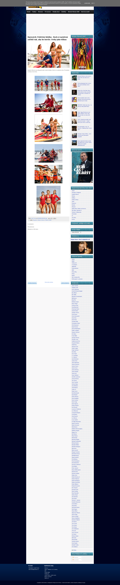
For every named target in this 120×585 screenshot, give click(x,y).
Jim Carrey (74, 380)
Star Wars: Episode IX (76, 210)
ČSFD (73, 259)
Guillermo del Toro (76, 341)
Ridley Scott (74, 475)
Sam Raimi (74, 498)
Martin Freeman (75, 423)
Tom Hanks (74, 525)
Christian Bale (75, 321)
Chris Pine (74, 317)
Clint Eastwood (75, 325)
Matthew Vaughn (75, 430)
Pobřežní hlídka (48, 220)
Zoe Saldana (75, 546)
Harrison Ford (75, 346)
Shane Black (74, 510)
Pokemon (74, 203)
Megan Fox (74, 432)
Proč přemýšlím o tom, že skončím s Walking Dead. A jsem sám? (85, 128)
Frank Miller (74, 335)
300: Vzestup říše (76, 277)
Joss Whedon (75, 385)
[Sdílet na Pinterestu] (55, 218)
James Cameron (75, 364)
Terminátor (74, 213)
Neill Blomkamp (75, 455)
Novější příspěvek (32, 282)
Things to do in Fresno (57, 582)
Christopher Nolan (76, 323)
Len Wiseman (75, 410)
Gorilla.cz (45, 582)
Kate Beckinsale (75, 393)
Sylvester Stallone (76, 519)
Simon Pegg (74, 514)
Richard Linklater (75, 473)
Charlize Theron (75, 312)
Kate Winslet (74, 394)
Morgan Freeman (76, 452)
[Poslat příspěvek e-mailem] (49, 218)
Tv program (74, 264)
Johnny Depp (75, 384)
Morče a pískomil (48, 576)
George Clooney (75, 337)
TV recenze (48, 11)
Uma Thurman (75, 532)
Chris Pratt (74, 319)
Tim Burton (74, 521)
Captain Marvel (75, 194)
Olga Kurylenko (75, 457)
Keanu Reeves (75, 396)
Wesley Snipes (75, 536)
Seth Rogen (74, 509)
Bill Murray (74, 298)
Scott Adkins (74, 503)
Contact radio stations (66, 582)
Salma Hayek (75, 494)
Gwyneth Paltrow (75, 342)
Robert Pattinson (75, 478)
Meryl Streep (75, 435)
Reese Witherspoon (76, 469)
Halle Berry (74, 344)
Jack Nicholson (75, 359)
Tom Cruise (74, 523)
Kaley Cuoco (74, 391)
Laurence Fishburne (76, 409)
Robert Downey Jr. (76, 477)
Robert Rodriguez (76, 480)
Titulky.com (74, 262)
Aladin (73, 190)
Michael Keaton (75, 443)
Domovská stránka (49, 282)
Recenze (40, 11)
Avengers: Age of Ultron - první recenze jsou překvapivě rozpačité (84, 135)
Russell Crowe (75, 489)
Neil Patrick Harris (76, 453)
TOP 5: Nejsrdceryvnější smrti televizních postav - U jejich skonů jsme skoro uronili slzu (84, 121)
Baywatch (35, 220)
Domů (28, 11)
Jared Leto (74, 373)
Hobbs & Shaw (75, 199)
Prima (73, 273)
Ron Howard (74, 487)
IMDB (73, 261)
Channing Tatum (75, 309)
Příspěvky (76, 557)
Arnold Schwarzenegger (77, 291)
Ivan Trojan (74, 353)
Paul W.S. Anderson (76, 464)
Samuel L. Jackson (76, 500)
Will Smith (74, 537)
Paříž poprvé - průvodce (77, 279)
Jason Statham (75, 375)
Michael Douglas (75, 439)
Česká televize (75, 268)
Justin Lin (74, 389)
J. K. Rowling (75, 355)
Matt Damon (74, 426)
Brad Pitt (74, 300)
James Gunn (75, 367)
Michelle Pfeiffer (75, 444)
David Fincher (75, 326)
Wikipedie (74, 266)
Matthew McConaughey (77, 428)
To (72, 215)
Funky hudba (47, 572)
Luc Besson (74, 418)
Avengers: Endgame (76, 192)
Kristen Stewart (75, 405)
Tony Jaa (74, 530)
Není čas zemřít (85, 11)
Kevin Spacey (75, 403)
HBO (73, 270)
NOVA (73, 275)
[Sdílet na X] (53, 218)
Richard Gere (75, 471)
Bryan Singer (75, 303)
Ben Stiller (74, 294)
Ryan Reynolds (75, 493)
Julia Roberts (75, 387)
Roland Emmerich (76, 485)
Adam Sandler (75, 285)
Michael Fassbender (76, 441)
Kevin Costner (75, 400)
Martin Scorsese (75, 425)
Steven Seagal (75, 516)
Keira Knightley (75, 398)
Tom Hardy (74, 527)
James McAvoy (75, 369)
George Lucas (75, 339)
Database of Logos (81, 582)
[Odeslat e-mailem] (50, 218)
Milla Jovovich (75, 450)
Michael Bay (74, 437)
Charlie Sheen (75, 310)
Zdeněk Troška (75, 544)
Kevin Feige (74, 401)
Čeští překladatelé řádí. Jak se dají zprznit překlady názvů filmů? (84, 85)
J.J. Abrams (74, 357)
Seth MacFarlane (75, 507)
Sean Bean (74, 505)
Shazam (73, 206)
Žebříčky (63, 11)
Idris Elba (74, 351)
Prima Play (74, 271)
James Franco (75, 366)
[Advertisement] (60, 24)
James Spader (75, 371)
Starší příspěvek (65, 282)
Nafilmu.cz (47, 578)
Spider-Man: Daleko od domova (79, 208)
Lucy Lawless (75, 419)
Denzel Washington (76, 328)
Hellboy (73, 197)
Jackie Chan (74, 360)
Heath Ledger (75, 348)
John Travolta (75, 382)
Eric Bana (74, 334)
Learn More (87, 3)
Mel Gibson (74, 434)
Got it (93, 3)
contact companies (74, 582)
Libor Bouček (75, 416)
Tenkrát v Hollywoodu (76, 212)
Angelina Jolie (75, 287)
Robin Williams (75, 484)
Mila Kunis (74, 448)
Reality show (56, 11)
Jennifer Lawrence (76, 376)
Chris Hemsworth (75, 316)
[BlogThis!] (51, 218)
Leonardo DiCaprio (76, 412)
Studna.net (47, 573)
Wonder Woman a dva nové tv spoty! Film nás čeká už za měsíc (84, 78)
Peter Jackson (75, 468)
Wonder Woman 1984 (73, 11)
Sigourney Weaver (76, 512)
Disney (73, 196)
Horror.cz (46, 568)
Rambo (73, 205)
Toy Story (74, 217)
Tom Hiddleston (75, 528)
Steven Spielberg (75, 518)
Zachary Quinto (75, 541)
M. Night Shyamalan (76, 421)
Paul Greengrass (75, 460)
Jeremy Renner (75, 378)
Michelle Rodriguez (76, 446)
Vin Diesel (74, 534)
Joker (73, 201)
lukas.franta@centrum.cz (34, 569)
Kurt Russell (74, 407)
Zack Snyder (74, 543)
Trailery (34, 11)
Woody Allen (74, 539)
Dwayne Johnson (41, 220)
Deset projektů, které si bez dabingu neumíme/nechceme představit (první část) (84, 99)
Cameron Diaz (75, 305)
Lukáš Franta (34, 218)
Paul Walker (74, 466)
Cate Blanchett (75, 307)
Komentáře (76, 559)
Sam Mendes (75, 496)
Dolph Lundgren (75, 330)
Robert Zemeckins (76, 482)
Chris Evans (74, 314)
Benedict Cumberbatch (77, 296)
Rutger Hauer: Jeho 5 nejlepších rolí (80, 239)
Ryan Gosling (75, 491)
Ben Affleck (74, 292)
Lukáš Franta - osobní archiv (50, 575)
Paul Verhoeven (75, 462)
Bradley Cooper (75, 301)
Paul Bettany (74, 459)
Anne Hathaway (75, 289)
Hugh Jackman (75, 350)
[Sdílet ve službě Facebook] (54, 218)
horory (73, 219)
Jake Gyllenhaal (75, 362)
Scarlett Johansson (76, 502)
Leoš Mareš (74, 414)
